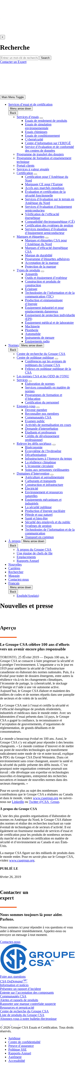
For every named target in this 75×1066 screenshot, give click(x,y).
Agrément (14, 1057)
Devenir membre (36, 410)
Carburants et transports (40, 481)
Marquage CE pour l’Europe (44, 184)
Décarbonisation (35, 455)
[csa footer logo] (37, 973)
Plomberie (31, 330)
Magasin (14, 575)
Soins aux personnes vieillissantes (47, 469)
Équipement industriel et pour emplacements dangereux (44, 309)
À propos (14, 541)
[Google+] (8, 1023)
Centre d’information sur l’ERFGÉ (48, 143)
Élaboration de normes (40, 383)
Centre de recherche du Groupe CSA (41, 354)
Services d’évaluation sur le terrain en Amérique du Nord (49, 201)
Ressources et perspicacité (17, 1007)
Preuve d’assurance (21, 1046)
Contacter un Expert (13, 62)
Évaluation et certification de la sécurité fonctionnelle (45, 193)
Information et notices (14, 985)
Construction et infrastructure (44, 484)
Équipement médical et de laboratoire (49, 322)
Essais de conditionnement (42, 135)
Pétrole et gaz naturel (38, 514)
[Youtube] (24, 1023)
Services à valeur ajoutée (33, 169)
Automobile (33, 334)
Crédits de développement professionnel (42, 438)
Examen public (35, 421)
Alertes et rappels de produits (19, 1000)
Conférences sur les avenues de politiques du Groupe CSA (45, 363)
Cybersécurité (34, 139)
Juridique (14, 1038)
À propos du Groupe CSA (34, 549)
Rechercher (15, 572)
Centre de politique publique (35, 357)
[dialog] (37, 32)
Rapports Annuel (28, 561)
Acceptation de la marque (42, 263)
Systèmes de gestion (38, 526)
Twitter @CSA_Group (44, 802)
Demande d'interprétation (41, 428)
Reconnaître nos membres (42, 413)
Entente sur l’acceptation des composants (27, 992)
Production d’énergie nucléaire (45, 511)
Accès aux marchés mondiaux (44, 188)
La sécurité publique (38, 507)
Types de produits (28, 270)
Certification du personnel (42, 402)
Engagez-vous (26, 406)
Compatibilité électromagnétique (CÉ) (50, 221)
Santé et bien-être (36, 518)
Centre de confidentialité (24, 1042)
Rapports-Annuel (19, 1053)
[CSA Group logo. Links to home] (37, 33)
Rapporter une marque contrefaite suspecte (28, 1004)
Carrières (14, 568)
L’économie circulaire (39, 466)
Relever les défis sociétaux (34, 443)
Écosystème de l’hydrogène (43, 451)
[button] (20, 108)
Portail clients (25, 165)
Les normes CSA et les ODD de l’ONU (43, 376)
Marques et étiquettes (30, 236)
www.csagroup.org (45, 798)
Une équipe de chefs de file (34, 553)
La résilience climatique (40, 462)
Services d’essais (28, 117)
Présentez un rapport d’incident (20, 989)
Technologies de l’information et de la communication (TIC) (50, 294)
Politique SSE (17, 1049)
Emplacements (26, 557)
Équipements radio (37, 341)
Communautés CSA (38, 417)
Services (22, 380)
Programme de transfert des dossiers (40, 154)
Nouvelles (15, 564)
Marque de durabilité (38, 255)
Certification (25, 173)
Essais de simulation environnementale (38, 126)
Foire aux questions (13, 976)
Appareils (31, 274)
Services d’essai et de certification (30, 104)
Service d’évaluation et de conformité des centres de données (49, 148)
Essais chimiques (36, 132)
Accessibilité (16, 1060)
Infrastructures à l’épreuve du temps (48, 458)
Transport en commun (39, 537)
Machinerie (32, 326)
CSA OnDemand (14, 981)
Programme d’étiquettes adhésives (47, 259)
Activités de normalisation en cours (48, 425)
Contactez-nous (18, 579)
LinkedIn (18, 802)
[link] (12, 97)
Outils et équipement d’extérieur (46, 277)
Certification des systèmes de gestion (49, 225)
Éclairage (31, 289)
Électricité (31, 488)
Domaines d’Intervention (33, 473)
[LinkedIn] (16, 1023)
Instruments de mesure (39, 337)
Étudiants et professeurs (40, 432)
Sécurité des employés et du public (47, 522)
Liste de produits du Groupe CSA (22, 1015)
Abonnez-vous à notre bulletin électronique (28, 1018)
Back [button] (13, 112)
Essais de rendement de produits (46, 120)
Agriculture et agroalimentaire (44, 477)
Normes (13, 345)
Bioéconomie (33, 447)
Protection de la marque (40, 266)
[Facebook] (1, 1023)
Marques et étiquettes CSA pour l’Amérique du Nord (46, 242)
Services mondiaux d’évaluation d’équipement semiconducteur (46, 231)
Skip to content (13, 2)
